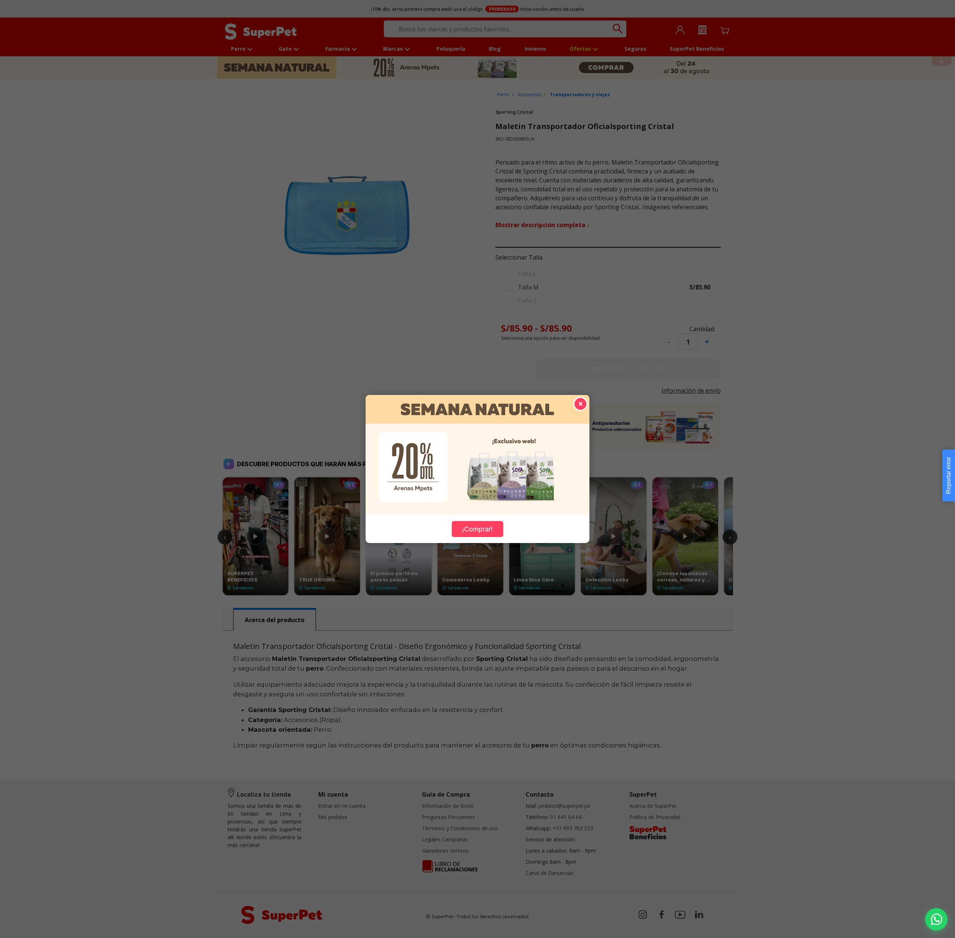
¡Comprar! (477, 529)
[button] (936, 919)
